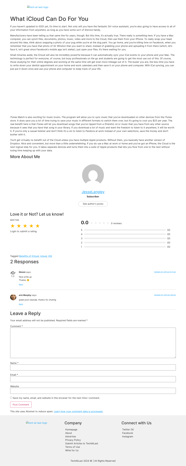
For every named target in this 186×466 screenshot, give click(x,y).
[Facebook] (147, 433)
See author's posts (93, 203)
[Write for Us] (92, 450)
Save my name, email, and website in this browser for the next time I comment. (56, 398)
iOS (50, 256)
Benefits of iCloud (29, 256)
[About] (92, 433)
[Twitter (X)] (147, 429)
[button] (112, 7)
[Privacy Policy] (92, 440)
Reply (21, 284)
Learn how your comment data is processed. (78, 411)
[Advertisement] (93, 93)
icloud (43, 256)
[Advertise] (92, 436)
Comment (16, 326)
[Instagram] (147, 436)
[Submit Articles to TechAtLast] (92, 443)
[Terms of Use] (92, 447)
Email (14, 375)
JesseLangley (93, 192)
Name (14, 363)
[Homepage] (92, 429)
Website (14, 386)
